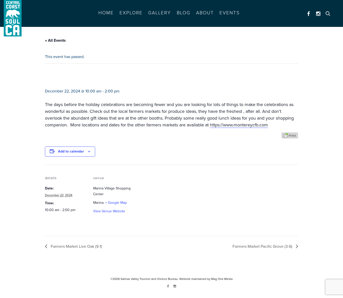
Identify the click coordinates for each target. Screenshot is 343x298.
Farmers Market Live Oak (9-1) (76, 246)
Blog (183, 13)
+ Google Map (116, 203)
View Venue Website (109, 211)
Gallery (159, 13)
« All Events (55, 40)
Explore (131, 13)
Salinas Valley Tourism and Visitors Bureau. (149, 279)
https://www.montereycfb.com (239, 125)
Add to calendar (71, 151)
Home (106, 13)
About (205, 13)
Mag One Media (222, 279)
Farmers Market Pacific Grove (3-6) (263, 246)
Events (229, 13)
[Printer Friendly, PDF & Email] (289, 135)
